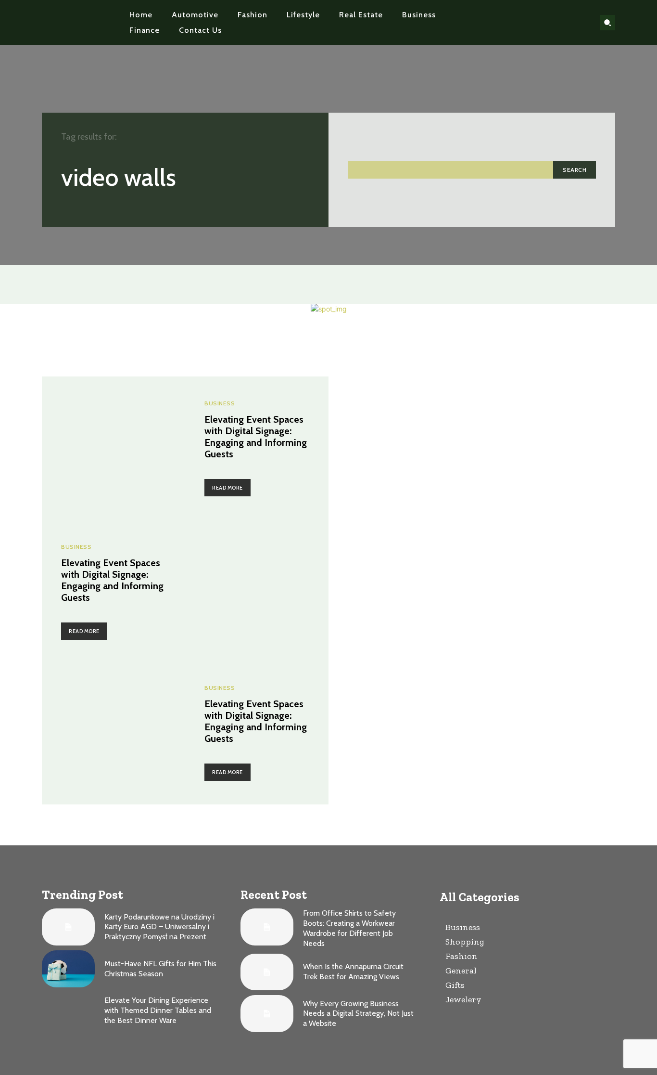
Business (219, 403)
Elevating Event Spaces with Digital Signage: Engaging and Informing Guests (255, 437)
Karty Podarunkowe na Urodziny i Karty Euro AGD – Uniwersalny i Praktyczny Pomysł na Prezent (159, 927)
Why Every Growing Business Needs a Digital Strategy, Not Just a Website (358, 1013)
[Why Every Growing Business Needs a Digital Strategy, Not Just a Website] (266, 1013)
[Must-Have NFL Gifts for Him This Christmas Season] (68, 968)
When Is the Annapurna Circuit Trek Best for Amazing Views (353, 971)
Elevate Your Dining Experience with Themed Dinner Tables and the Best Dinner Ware (157, 1010)
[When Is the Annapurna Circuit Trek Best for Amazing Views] (266, 972)
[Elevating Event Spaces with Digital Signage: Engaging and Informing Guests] (113, 448)
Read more (227, 487)
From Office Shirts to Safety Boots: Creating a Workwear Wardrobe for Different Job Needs (349, 927)
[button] (607, 22)
